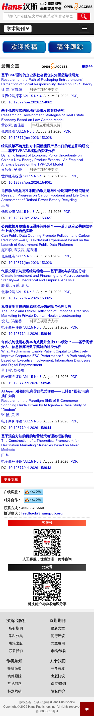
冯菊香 (16, 321)
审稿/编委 (58, 651)
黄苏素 (6, 125)
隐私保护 (58, 691)
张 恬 (5, 415)
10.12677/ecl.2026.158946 (30, 334)
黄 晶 (15, 415)
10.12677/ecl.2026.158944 (30, 428)
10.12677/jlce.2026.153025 (30, 298)
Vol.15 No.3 (25, 131)
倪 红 (5, 321)
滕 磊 (5, 285)
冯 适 (15, 285)
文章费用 (58, 643)
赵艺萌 (6, 250)
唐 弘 (25, 285)
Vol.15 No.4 (32, 96)
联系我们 (16, 651)
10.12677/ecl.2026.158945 (30, 383)
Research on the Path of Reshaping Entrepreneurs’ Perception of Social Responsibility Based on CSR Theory (46, 79)
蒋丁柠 (6, 370)
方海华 (16, 90)
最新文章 (58, 628)
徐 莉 (5, 90)
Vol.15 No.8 (32, 327)
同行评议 (58, 636)
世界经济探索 (11, 96)
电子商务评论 (11, 327)
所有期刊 (16, 628)
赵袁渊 (31, 250)
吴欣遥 (6, 170)
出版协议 (58, 676)
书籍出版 (16, 643)
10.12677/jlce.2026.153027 (30, 218)
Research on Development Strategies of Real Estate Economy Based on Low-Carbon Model (42, 115)
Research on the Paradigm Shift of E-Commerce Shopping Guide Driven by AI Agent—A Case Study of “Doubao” (45, 400)
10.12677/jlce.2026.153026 (30, 263)
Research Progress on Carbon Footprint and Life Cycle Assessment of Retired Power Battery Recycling (45, 195)
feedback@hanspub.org (42, 513)
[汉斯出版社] (19, 6)
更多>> (87, 66)
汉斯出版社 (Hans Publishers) (54, 702)
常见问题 (15, 684)
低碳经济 (8, 131)
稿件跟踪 (15, 676)
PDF (73, 96)
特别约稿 (15, 691)
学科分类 (16, 636)
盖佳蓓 (19, 125)
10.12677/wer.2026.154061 (30, 182)
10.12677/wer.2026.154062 (30, 102)
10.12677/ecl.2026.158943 (30, 468)
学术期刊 (16, 28)
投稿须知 (15, 668)
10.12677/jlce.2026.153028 (30, 138)
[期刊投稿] (24, 47)
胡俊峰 (19, 370)
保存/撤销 (58, 684)
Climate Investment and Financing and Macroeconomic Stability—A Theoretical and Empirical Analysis (45, 275)
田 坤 (5, 455)
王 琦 (5, 205)
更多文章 (11, 480)
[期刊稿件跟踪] (69, 47)
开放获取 (58, 668)
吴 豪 (18, 170)
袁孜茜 (19, 250)
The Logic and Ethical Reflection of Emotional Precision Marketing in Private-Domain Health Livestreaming (45, 310)
